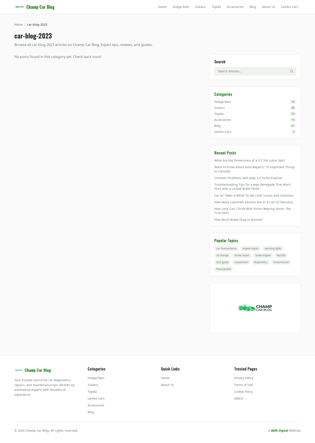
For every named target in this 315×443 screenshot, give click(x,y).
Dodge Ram (180, 7)
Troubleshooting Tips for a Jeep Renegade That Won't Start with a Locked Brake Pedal (252, 186)
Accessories (235, 7)
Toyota (216, 7)
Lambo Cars (289, 7)
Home (162, 7)
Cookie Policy (243, 392)
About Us (268, 7)
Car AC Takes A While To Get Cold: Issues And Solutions (253, 195)
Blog (253, 7)
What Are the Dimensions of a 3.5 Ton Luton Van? (249, 160)
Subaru (200, 7)
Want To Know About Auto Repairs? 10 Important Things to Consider (254, 169)
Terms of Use (243, 385)
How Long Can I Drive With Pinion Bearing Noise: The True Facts (252, 211)
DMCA (238, 398)
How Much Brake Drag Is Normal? (238, 220)
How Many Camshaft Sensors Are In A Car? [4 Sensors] (253, 202)
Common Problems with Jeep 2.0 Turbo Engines (248, 178)
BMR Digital (279, 430)
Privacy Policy (243, 378)
